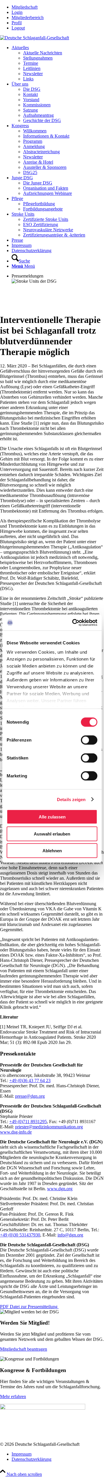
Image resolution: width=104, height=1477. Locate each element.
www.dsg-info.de (16, 1132)
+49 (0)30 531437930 (20, 1234)
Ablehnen (52, 850)
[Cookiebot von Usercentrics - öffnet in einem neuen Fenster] (73, 622)
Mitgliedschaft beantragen (23, 1349)
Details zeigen (71, 799)
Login (17, 12)
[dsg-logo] (34, 37)
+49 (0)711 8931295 (28, 1121)
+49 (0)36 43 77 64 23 (30, 1080)
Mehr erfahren (13, 1396)
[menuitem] (58, 7)
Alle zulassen (52, 816)
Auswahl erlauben (52, 833)
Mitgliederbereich (28, 17)
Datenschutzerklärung (31, 1459)
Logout (18, 27)
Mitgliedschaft (25, 7)
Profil (17, 22)
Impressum (21, 1454)
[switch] (89, 740)
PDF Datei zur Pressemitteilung (29, 1306)
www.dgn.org (60, 1188)
